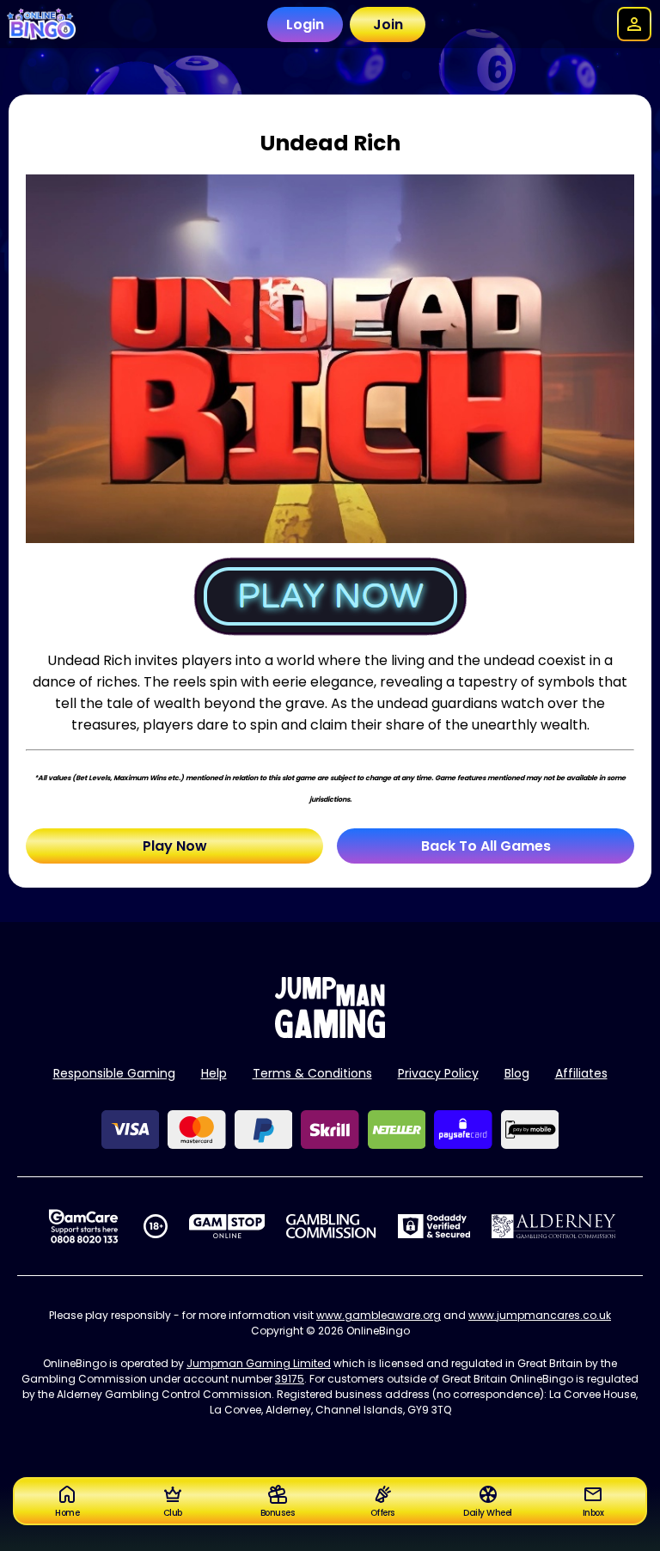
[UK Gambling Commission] (331, 1226)
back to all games (486, 846)
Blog (516, 1073)
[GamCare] (83, 1226)
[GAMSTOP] (227, 1226)
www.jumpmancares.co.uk (539, 1315)
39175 (289, 1378)
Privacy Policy (438, 1073)
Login (305, 24)
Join (388, 24)
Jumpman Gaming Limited (258, 1363)
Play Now (175, 846)
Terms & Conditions (312, 1073)
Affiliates (581, 1073)
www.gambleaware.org (378, 1315)
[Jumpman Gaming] (330, 1033)
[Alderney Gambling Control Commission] (554, 1226)
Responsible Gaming (114, 1073)
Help (214, 1073)
